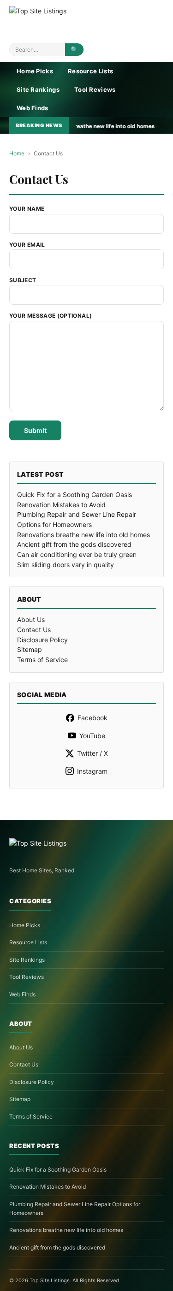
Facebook (92, 718)
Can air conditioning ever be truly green (77, 554)
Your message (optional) (50, 315)
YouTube (92, 736)
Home (16, 153)
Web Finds (32, 108)
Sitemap (29, 649)
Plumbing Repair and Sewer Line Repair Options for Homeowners (74, 1208)
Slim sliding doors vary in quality (65, 565)
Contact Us (34, 630)
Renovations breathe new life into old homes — (76, 126)
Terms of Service (42, 659)
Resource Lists (90, 71)
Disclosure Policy (42, 640)
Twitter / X (92, 753)
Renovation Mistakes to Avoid (61, 505)
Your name (26, 208)
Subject (22, 280)
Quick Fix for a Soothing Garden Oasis (74, 494)
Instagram (92, 771)
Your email (27, 244)
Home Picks (35, 71)
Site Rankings (38, 89)
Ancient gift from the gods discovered (74, 544)
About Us (31, 619)
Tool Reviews (95, 89)
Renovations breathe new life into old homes (83, 535)
